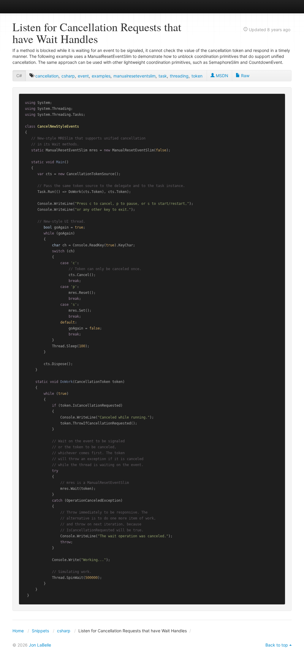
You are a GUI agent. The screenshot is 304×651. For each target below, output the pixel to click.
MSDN (221, 75)
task (163, 75)
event (83, 75)
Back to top (276, 644)
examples (101, 75)
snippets (31, 6)
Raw (244, 75)
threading (179, 75)
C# (19, 75)
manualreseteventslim (134, 75)
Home (18, 630)
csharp (68, 75)
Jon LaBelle (40, 644)
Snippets (40, 630)
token (196, 75)
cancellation (46, 75)
